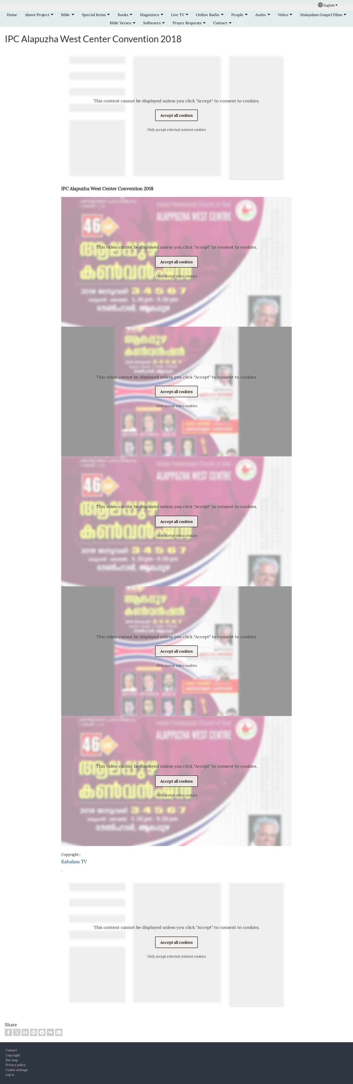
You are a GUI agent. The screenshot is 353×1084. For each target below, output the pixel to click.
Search (241, 23)
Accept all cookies (176, 115)
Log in (10, 1075)
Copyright (13, 1055)
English (329, 5)
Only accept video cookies (176, 276)
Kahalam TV (74, 861)
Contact (11, 1050)
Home (12, 14)
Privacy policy (16, 1065)
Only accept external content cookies (176, 130)
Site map (12, 1060)
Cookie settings (17, 1070)
